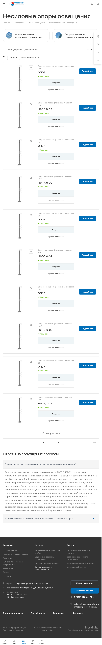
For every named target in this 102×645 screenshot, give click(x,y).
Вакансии (7, 558)
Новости (7, 576)
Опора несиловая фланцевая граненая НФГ (29, 36)
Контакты (78, 613)
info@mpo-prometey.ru (85, 607)
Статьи (6, 572)
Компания (8, 545)
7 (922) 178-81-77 (83, 597)
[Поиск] (98, 4)
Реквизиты (8, 568)
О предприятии (10, 550)
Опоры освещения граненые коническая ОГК (79, 36)
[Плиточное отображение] (88, 49)
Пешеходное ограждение (47, 563)
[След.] (93, 442)
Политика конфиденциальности (47, 627)
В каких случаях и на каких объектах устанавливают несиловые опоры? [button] (39, 518)
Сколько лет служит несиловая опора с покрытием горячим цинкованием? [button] (40, 464)
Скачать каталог (84, 583)
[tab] (51, 464)
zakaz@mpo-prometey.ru (86, 604)
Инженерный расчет (76, 567)
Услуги (70, 545)
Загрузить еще (53, 433)
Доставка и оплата (13, 613)
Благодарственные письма (15, 554)
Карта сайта (47, 630)
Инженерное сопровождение (80, 563)
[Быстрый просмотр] (31, 68)
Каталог (39, 545)
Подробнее (87, 71)
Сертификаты (38, 613)
